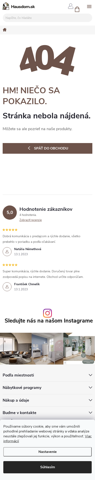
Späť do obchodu (51, 148)
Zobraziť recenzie (30, 220)
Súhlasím (47, 467)
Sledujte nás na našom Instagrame (49, 321)
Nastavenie (47, 451)
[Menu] (89, 6)
